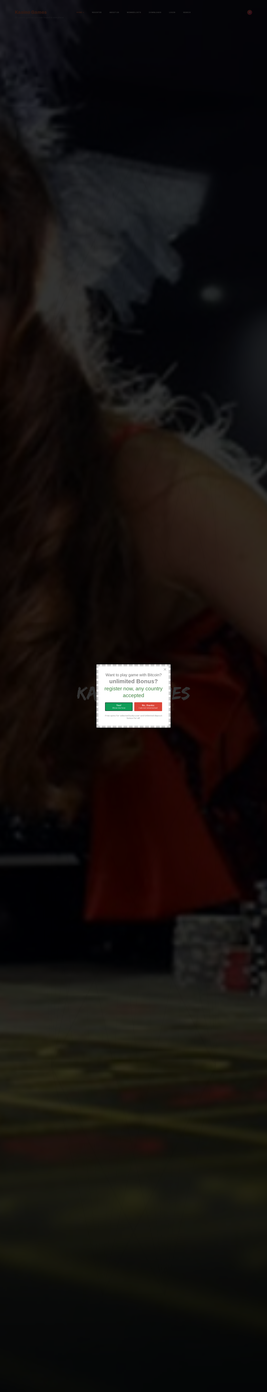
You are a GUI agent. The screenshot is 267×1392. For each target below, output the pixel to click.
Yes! (118, 706)
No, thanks (148, 706)
